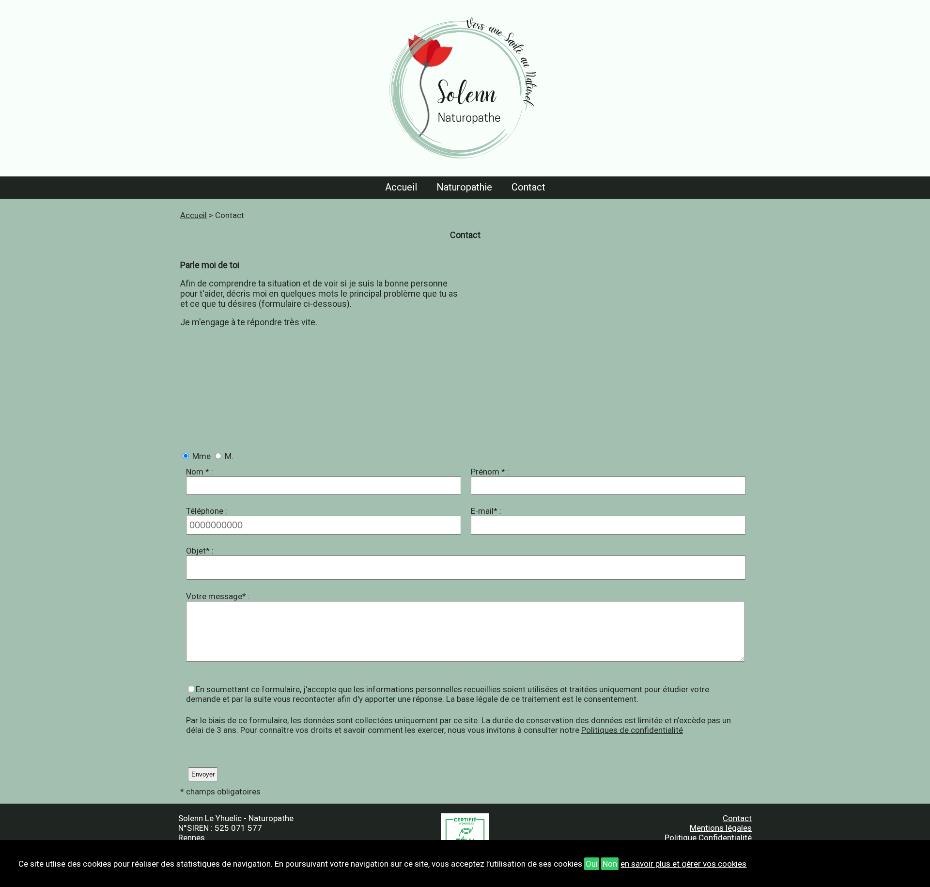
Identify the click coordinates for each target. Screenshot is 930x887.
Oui (592, 864)
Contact (528, 187)
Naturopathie (464, 187)
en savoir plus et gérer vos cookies (683, 864)
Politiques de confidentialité (632, 730)
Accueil (401, 187)
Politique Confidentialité (708, 837)
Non (610, 864)
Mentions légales (721, 828)
